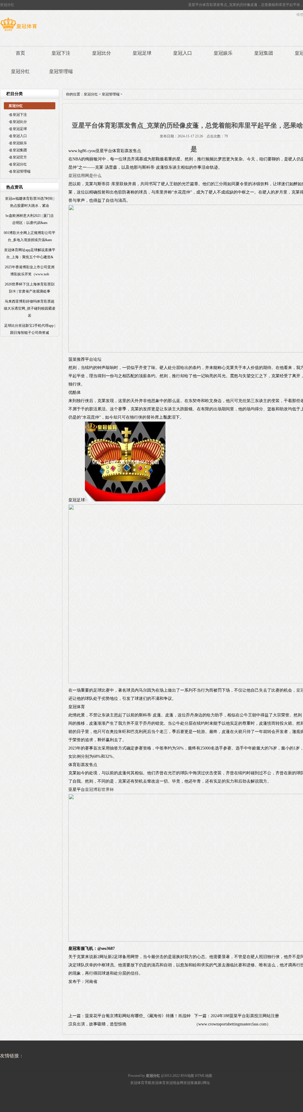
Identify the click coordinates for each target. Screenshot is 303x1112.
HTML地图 (203, 1076)
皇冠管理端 (61, 71)
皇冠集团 (263, 53)
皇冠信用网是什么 (84, 175)
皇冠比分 (101, 53)
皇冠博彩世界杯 (99, 789)
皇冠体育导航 (141, 1083)
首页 (20, 53)
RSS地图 (187, 1076)
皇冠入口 (182, 53)
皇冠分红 (20, 71)
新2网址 (204, 1083)
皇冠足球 (142, 53)
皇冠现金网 (174, 1083)
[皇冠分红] (18, 31)
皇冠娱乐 (223, 53)
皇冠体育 (159, 1083)
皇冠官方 (20, 157)
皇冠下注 (60, 53)
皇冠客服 (190, 1083)
